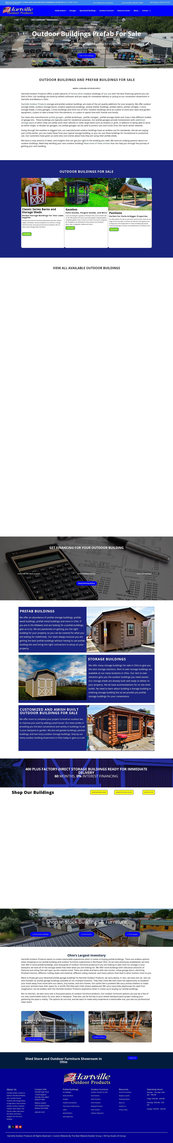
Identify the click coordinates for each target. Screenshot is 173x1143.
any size (107, 93)
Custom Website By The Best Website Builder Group (77, 1135)
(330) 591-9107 (40, 1112)
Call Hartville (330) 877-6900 (132, 3)
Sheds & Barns (60, 11)
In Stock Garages (132, 934)
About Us (122, 1103)
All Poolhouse (28, 864)
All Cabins (106, 864)
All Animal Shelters (106, 900)
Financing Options (124, 1099)
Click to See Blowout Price (28, 314)
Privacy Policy (123, 1110)
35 (91, 530)
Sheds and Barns (68, 1096)
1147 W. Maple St (40, 1095)
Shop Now (27, 234)
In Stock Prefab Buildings (34, 1039)
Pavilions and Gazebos (70, 1103)
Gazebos (71, 209)
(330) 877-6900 (40, 1100)
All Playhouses (67, 900)
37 (96, 530)
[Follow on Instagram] (16, 1126)
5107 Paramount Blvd (42, 1106)
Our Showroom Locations (103, 3)
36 (94, 530)
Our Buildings (67, 1092)
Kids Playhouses (68, 1116)
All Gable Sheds (28, 828)
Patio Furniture (95, 1110)
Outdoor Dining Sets (97, 1113)
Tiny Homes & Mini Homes (71, 1106)
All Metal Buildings (145, 864)
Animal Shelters (67, 1113)
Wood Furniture (96, 1099)
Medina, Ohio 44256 (41, 1108)
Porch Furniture (95, 1103)
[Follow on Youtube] (20, 1126)
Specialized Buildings (88, 11)
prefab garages (56, 117)
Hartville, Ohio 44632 (42, 1097)
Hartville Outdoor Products (33, 104)
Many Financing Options (86, 583)
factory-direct (77, 93)
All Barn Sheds (67, 828)
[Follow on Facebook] (9, 1126)
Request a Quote (124, 1096)
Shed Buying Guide (99, 792)
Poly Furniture (95, 1096)
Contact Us (132, 1058)
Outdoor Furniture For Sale (99, 1092)
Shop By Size (148, 792)
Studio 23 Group (118, 1135)
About (136, 11)
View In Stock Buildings (86, 56)
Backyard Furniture (97, 1106)
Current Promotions (125, 1092)
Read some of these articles (97, 143)
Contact (145, 11)
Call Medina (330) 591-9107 (160, 2)
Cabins (65, 1110)
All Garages (106, 828)
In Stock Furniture (86, 934)
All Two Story (145, 828)
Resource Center (123, 11)
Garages (72, 11)
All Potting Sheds (145, 900)
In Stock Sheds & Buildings (40, 934)
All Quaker (67, 864)
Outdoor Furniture (106, 11)
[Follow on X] (13, 1126)
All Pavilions (28, 900)
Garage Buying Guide (124, 792)
